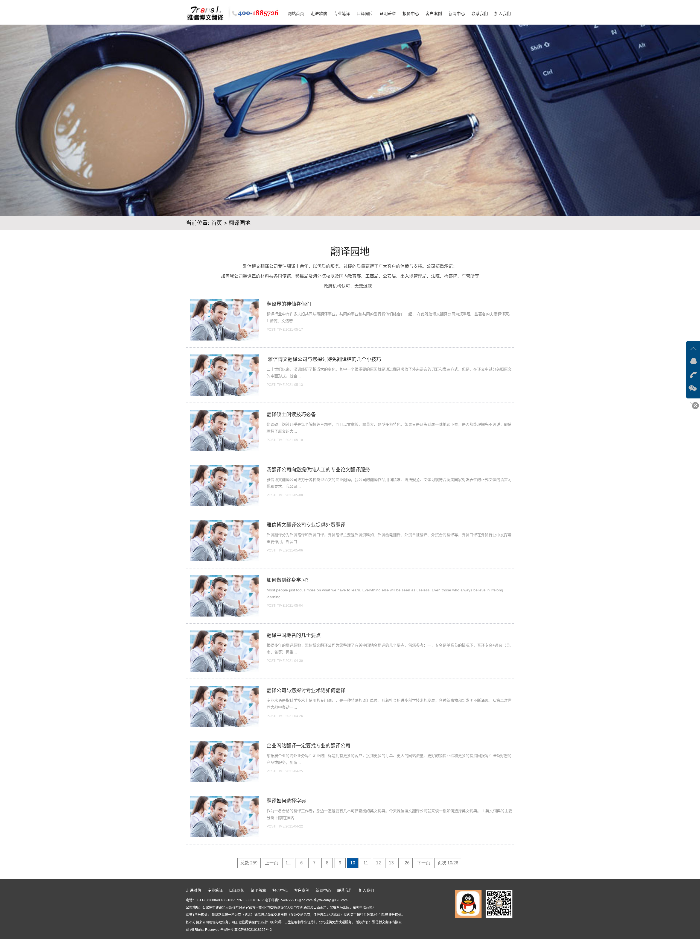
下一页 (423, 863)
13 (391, 863)
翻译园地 (239, 223)
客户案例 (433, 13)
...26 (405, 863)
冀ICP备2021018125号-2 (253, 930)
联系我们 (479, 13)
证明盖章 (388, 13)
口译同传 (365, 13)
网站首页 (296, 13)
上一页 (271, 863)
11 (365, 863)
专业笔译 (342, 13)
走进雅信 (319, 13)
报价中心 (410, 13)
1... (288, 863)
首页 (216, 223)
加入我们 (502, 13)
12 (378, 863)
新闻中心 (456, 13)
